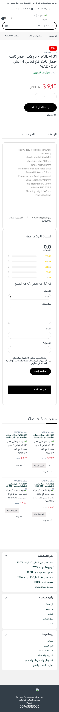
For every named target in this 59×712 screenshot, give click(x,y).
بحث (7, 25)
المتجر (50, 614)
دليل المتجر (47, 618)
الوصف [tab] (52, 134)
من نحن (49, 609)
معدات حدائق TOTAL (43, 587)
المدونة (49, 623)
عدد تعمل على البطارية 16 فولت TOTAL (35, 577)
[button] (52, 115)
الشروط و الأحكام (45, 655)
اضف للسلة (39, 466)
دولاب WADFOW (12, 35)
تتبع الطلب (25, 9)
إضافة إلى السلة (39, 107)
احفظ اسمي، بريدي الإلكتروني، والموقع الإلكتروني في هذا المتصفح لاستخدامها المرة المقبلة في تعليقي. (26, 360)
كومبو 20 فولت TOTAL (42, 567)
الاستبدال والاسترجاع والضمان (39, 660)
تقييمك (47, 291)
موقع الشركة (42, 9)
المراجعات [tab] (28, 134)
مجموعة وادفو (35, 35)
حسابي (12, 9)
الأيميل (47, 343)
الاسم (47, 328)
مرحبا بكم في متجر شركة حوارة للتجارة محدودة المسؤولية (32, 3)
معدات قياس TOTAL (43, 582)
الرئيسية (53, 35)
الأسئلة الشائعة (46, 650)
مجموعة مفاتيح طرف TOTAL (40, 572)
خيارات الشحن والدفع (43, 665)
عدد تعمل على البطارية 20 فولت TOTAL (35, 562)
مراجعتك (46, 304)
